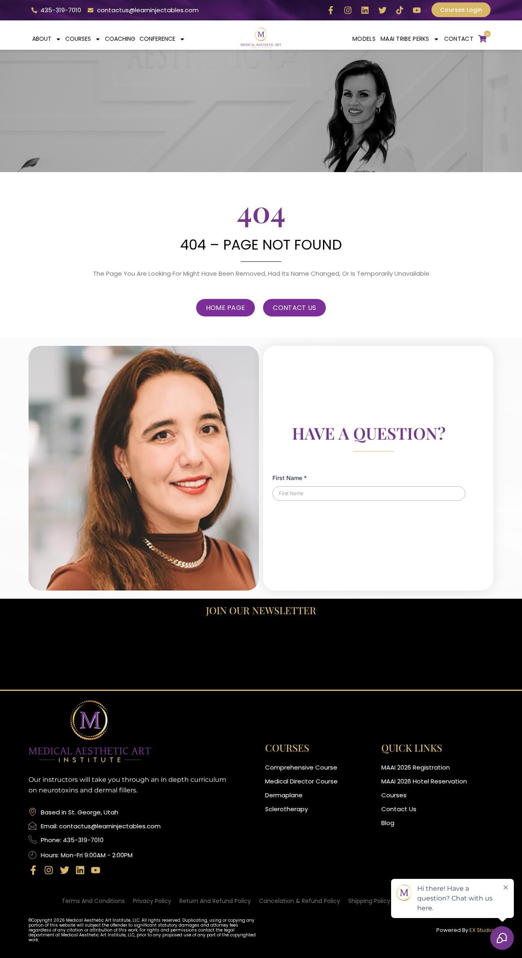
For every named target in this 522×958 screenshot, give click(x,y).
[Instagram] (347, 10)
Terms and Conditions (93, 901)
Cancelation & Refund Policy (299, 901)
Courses (78, 39)
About (41, 39)
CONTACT (458, 39)
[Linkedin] (365, 10)
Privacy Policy (152, 901)
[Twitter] (382, 10)
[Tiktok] (399, 10)
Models (364, 39)
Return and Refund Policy (215, 901)
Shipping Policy (369, 901)
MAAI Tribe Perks (404, 39)
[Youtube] (416, 10)
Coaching (120, 39)
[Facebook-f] (330, 10)
